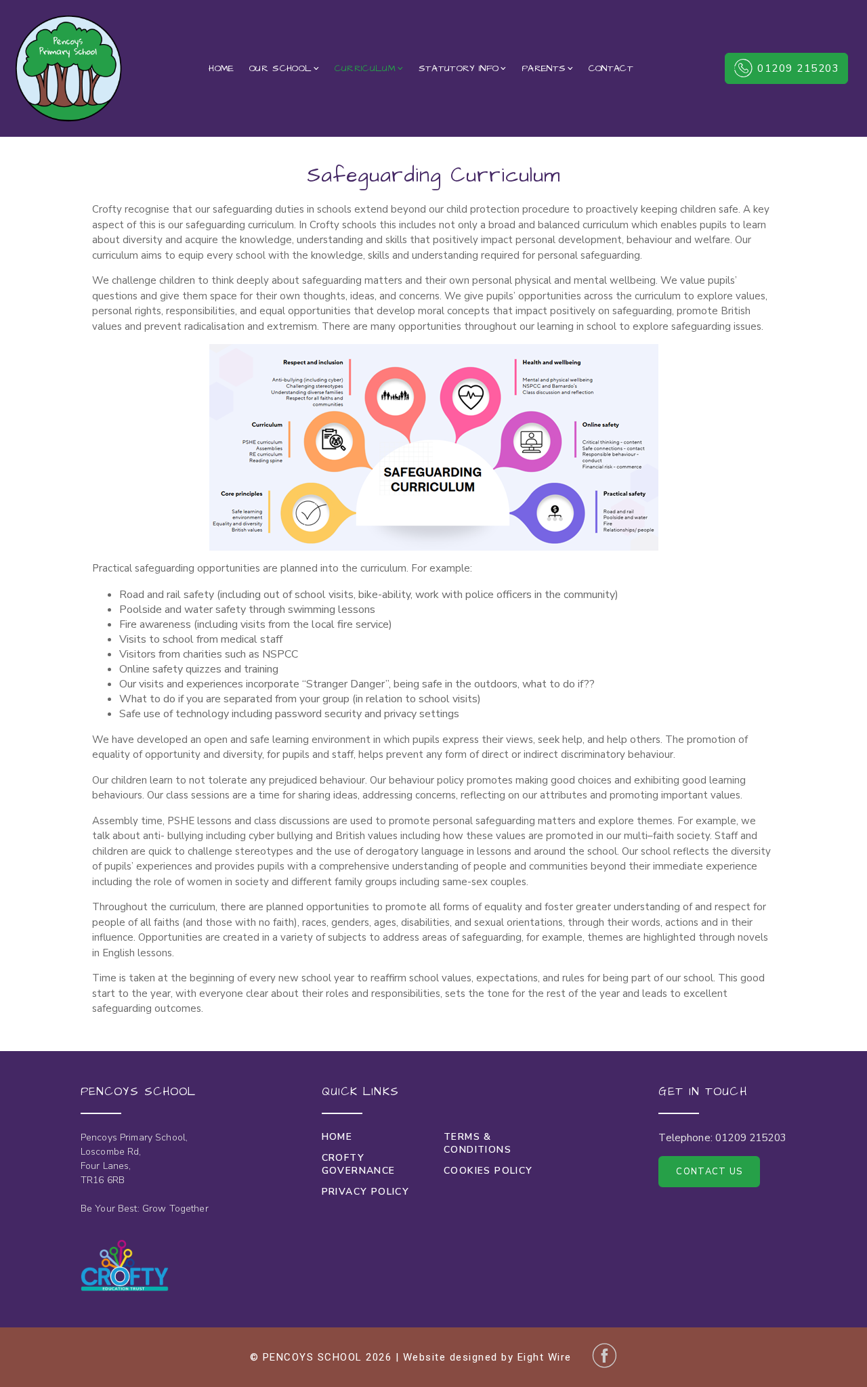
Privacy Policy (366, 1191)
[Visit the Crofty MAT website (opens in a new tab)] (125, 1265)
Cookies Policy (488, 1170)
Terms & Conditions (477, 1143)
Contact (611, 68)
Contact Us (709, 1172)
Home (221, 68)
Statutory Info (459, 68)
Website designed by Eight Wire (487, 1357)
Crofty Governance (359, 1164)
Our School (280, 68)
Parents (544, 68)
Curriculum (365, 68)
